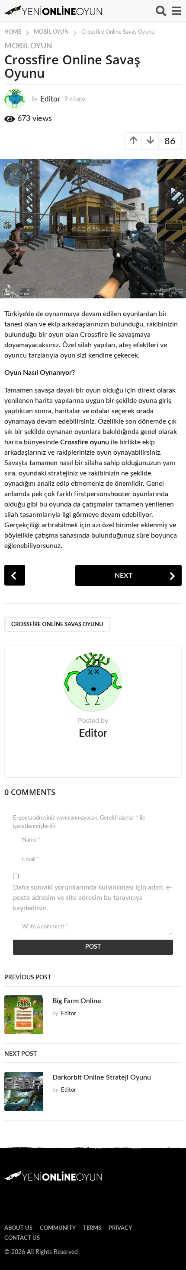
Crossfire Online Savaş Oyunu (57, 624)
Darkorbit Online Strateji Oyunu (101, 1077)
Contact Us (22, 1238)
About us (18, 1228)
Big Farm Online (76, 1001)
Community (58, 1228)
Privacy (120, 1228)
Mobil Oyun (28, 46)
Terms (92, 1228)
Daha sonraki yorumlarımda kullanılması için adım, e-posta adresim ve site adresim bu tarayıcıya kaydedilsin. (92, 898)
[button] (161, 10)
